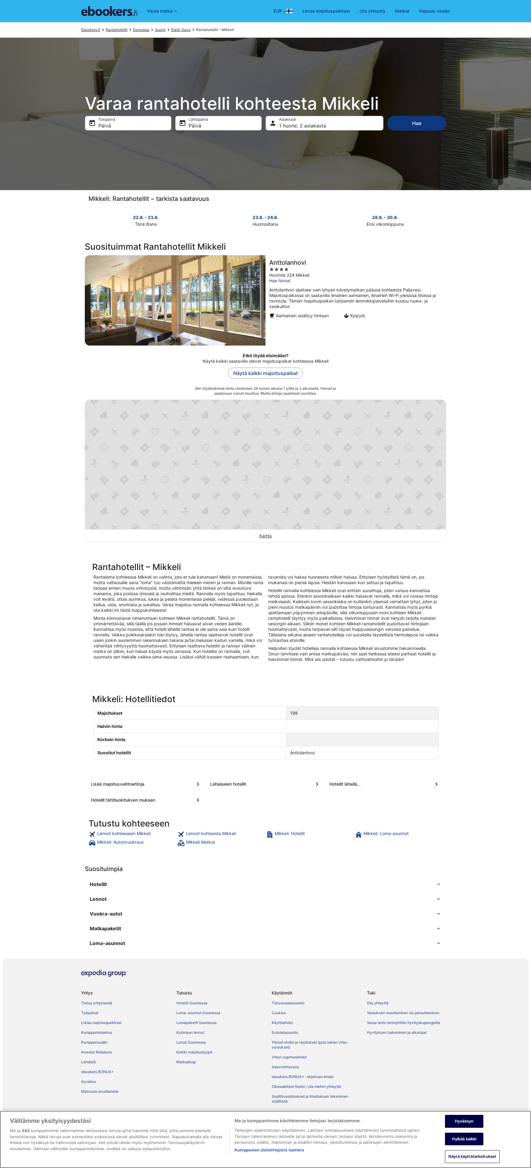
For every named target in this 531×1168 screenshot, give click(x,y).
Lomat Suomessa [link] (191, 1042)
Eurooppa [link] (141, 29)
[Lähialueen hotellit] (265, 784)
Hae (416, 123)
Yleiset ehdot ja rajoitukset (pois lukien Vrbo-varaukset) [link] (310, 1044)
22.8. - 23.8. (146, 217)
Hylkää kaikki (464, 1138)
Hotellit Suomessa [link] (191, 1003)
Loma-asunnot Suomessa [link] (198, 1012)
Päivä (104, 126)
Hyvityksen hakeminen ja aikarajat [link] (397, 1032)
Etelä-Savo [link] (181, 29)
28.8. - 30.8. (385, 217)
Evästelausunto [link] (285, 1032)
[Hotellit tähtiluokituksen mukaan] (146, 800)
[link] (132, 834)
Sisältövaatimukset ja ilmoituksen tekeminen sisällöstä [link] (310, 1099)
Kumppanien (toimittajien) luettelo (269, 1149)
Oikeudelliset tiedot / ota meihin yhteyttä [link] (306, 1086)
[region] (265, 1139)
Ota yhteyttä (372, 11)
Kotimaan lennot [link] (190, 1032)
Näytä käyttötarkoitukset (472, 1156)
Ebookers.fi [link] (90, 29)
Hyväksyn (464, 1121)
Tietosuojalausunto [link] (288, 1003)
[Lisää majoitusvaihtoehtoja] (146, 784)
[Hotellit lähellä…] (385, 784)
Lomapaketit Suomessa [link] (196, 1022)
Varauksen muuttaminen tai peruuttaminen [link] (403, 1012)
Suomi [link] (160, 29)
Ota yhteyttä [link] (377, 1003)
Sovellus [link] (88, 1081)
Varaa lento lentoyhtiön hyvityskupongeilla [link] (403, 1022)
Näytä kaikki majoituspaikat (265, 373)
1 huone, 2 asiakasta (302, 126)
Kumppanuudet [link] (94, 1042)
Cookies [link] (279, 1012)
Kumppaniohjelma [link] (96, 1032)
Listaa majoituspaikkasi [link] (101, 1022)
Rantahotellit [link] (117, 29)
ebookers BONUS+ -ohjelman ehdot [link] (302, 1076)
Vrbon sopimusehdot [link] (289, 1057)
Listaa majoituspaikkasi (326, 11)
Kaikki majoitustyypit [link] (194, 1052)
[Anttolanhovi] (265, 300)
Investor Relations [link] (96, 1052)
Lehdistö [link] (88, 1062)
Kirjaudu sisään (434, 11)
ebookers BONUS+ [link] (97, 1071)
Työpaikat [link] (89, 1012)
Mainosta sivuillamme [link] (99, 1091)
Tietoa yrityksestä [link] (96, 1003)
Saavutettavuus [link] (285, 1066)
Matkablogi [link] (186, 1062)
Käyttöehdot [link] (282, 1022)
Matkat (402, 11)
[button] (265, 884)
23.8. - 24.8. (265, 217)
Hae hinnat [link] (280, 280)
